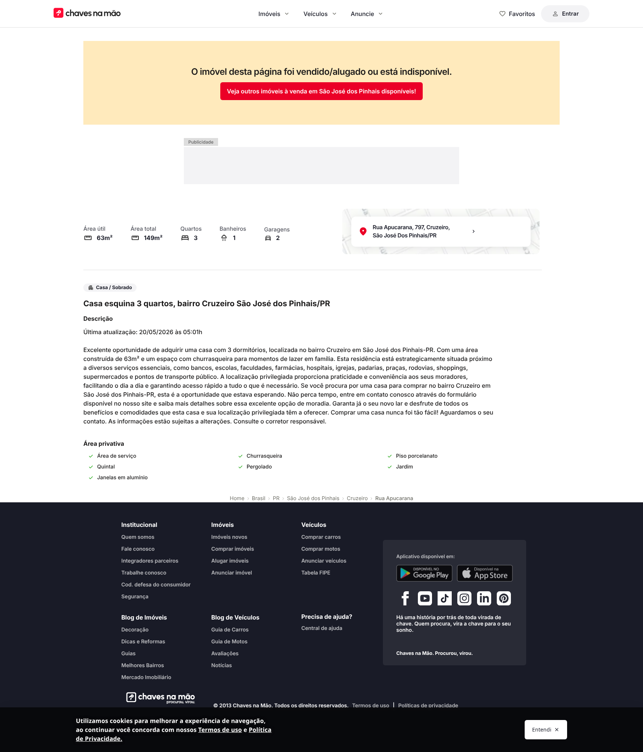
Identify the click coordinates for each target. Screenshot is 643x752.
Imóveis (270, 13)
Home (237, 498)
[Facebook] (405, 600)
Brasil (258, 498)
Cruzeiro (357, 498)
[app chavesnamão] (424, 573)
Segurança (134, 596)
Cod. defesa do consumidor (156, 585)
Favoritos (522, 13)
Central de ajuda (321, 628)
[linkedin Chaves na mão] (484, 600)
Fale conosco (138, 549)
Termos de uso (370, 706)
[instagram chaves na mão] (464, 600)
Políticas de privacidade (428, 706)
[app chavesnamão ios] (485, 573)
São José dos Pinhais (313, 498)
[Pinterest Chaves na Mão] (504, 600)
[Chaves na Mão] (87, 14)
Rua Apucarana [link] (394, 498)
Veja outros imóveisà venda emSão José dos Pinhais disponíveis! (321, 91)
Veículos (315, 13)
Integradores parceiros (150, 561)
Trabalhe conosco (143, 573)
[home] (158, 698)
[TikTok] (445, 600)
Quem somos (137, 537)
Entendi (541, 729)
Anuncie (362, 13)
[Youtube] (425, 600)
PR (276, 498)
